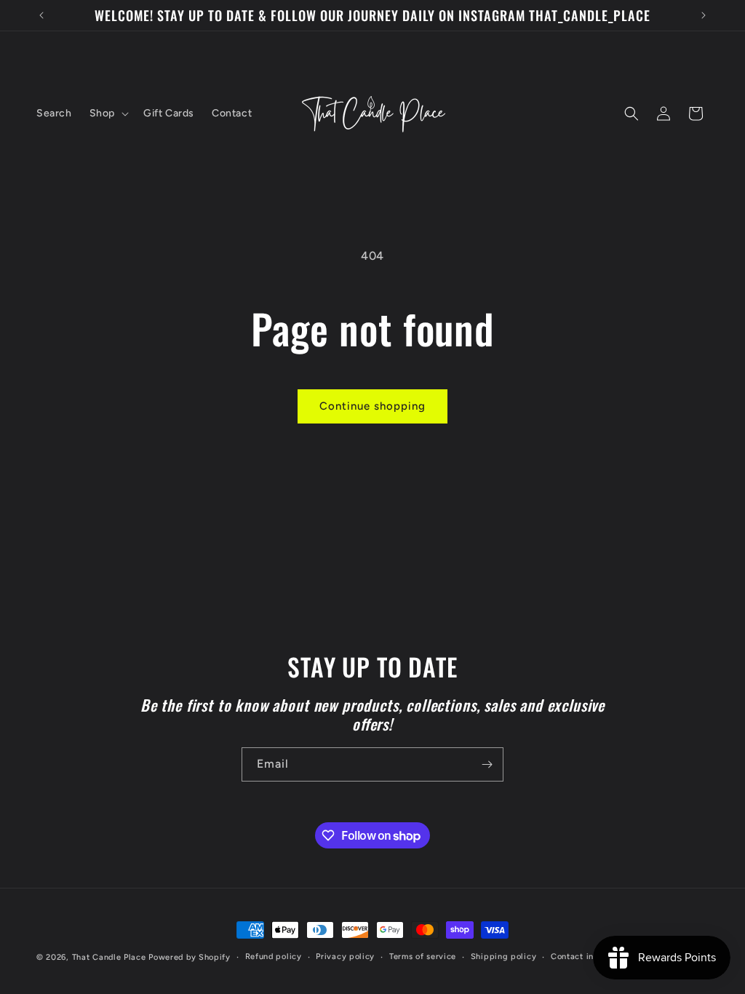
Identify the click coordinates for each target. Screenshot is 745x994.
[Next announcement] (704, 15)
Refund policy (273, 956)
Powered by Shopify (189, 957)
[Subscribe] (487, 764)
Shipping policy (504, 956)
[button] (108, 113)
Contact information (592, 956)
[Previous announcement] (41, 15)
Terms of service (422, 956)
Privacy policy (345, 956)
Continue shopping (372, 406)
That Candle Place (109, 957)
